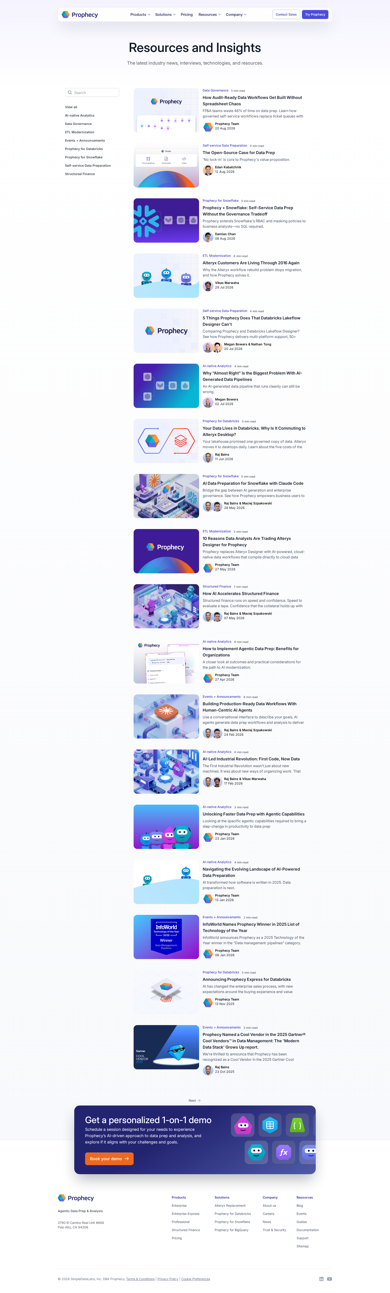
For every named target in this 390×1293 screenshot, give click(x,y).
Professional (181, 1222)
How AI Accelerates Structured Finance (241, 593)
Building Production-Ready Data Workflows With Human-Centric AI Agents (250, 706)
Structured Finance (186, 1230)
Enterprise (179, 1205)
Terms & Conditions (140, 1279)
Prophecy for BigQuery (231, 1230)
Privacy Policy (168, 1279)
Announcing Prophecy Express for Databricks (247, 979)
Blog (300, 1205)
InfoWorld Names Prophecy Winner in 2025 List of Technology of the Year (251, 927)
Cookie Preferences (195, 1279)
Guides (302, 1222)
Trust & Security (274, 1230)
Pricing (187, 14)
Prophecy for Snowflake (232, 1222)
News (267, 1222)
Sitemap (303, 1246)
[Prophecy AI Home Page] (80, 14)
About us (269, 1205)
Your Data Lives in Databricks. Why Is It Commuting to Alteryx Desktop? (254, 431)
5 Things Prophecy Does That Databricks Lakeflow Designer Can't (251, 321)
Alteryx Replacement (230, 1205)
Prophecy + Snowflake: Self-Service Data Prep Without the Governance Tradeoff (248, 210)
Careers (268, 1214)
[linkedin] (321, 1279)
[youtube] (329, 1279)
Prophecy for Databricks (233, 1214)
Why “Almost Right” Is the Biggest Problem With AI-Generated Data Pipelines (252, 376)
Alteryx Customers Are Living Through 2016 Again (251, 262)
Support (303, 1238)
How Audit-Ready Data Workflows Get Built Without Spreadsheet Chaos (252, 100)
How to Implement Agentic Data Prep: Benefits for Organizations (251, 651)
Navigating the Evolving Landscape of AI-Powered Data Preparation (251, 872)
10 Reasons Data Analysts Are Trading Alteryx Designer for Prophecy (247, 541)
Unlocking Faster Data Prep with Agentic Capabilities (254, 814)
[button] (140, 14)
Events (301, 1214)
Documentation (308, 1230)
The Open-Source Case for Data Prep (239, 152)
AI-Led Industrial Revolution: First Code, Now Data (251, 759)
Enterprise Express (185, 1214)
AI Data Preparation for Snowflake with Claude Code (253, 483)
